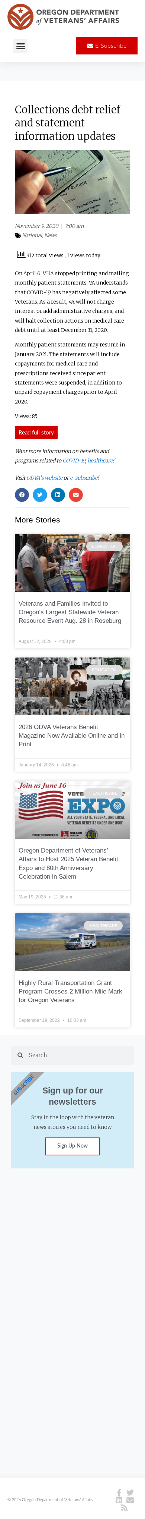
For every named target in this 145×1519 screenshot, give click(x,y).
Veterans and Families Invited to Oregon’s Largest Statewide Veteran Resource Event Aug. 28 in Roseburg (70, 612)
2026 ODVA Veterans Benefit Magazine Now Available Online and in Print (72, 736)
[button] (20, 46)
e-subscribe (83, 478)
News (50, 235)
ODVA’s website (44, 478)
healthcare (99, 461)
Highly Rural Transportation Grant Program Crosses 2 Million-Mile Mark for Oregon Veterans (70, 991)
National (32, 235)
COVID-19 (73, 461)
